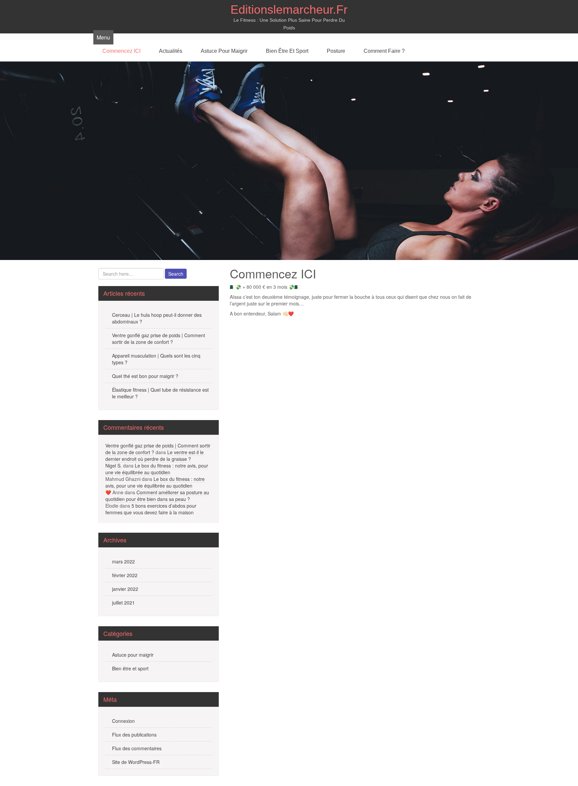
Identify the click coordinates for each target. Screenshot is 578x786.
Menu (103, 37)
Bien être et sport (287, 51)
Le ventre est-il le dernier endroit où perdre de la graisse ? (154, 455)
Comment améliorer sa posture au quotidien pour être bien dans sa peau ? (157, 495)
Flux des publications (134, 734)
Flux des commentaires (137, 748)
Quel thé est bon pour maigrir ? (145, 376)
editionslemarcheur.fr (289, 9)
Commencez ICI (121, 51)
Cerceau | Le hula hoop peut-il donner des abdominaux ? (157, 318)
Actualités (170, 51)
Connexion (123, 720)
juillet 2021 (123, 602)
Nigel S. (113, 465)
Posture (336, 51)
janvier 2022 (125, 588)
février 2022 (124, 575)
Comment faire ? (384, 51)
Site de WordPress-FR (136, 762)
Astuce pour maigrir (224, 51)
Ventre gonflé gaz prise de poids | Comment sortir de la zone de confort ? (158, 338)
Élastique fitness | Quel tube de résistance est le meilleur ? (160, 393)
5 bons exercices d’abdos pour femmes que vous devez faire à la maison (150, 509)
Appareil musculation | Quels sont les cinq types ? (156, 359)
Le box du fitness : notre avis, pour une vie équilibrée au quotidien (156, 469)
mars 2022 (123, 561)
